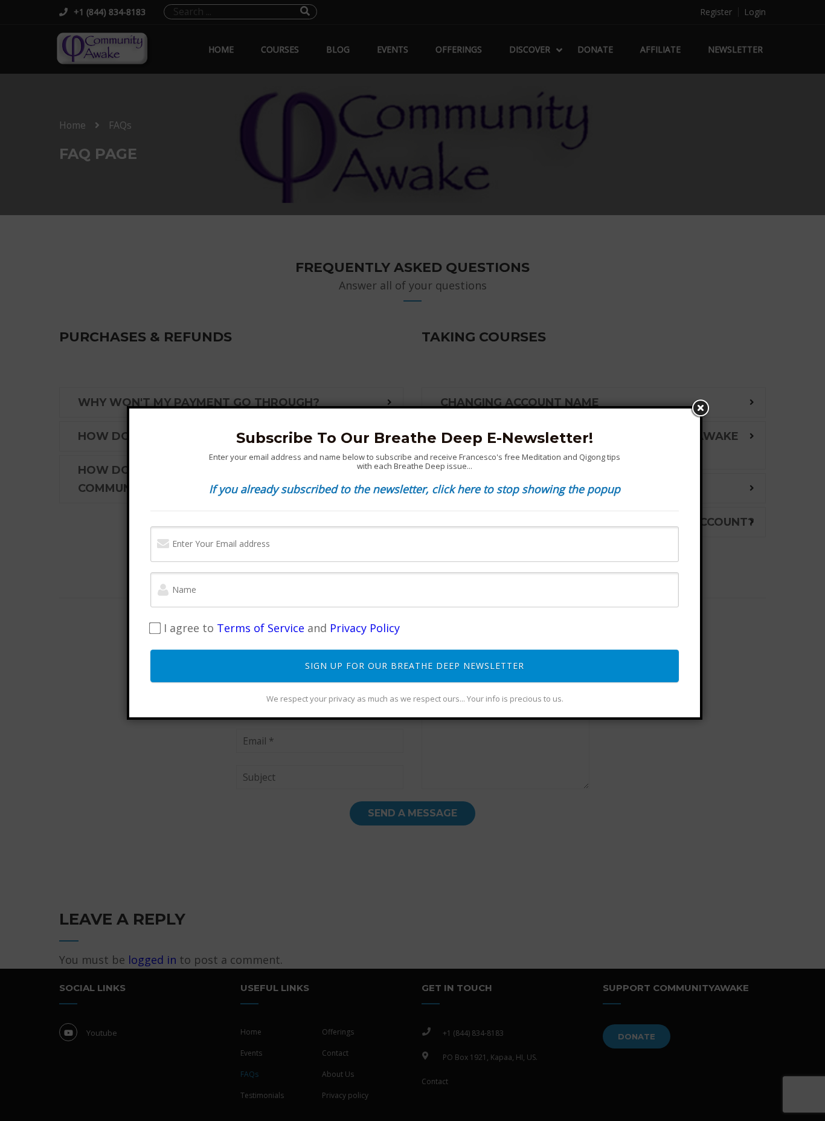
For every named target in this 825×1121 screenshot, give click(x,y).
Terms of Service (260, 628)
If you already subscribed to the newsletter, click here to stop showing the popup (414, 489)
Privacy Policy (365, 628)
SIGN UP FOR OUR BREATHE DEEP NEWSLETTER (414, 665)
